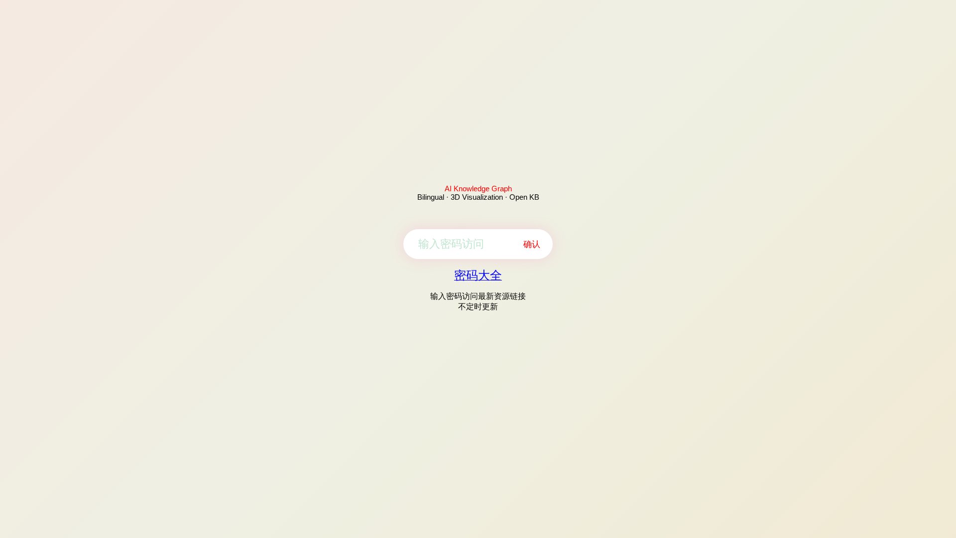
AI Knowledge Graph (478, 188)
